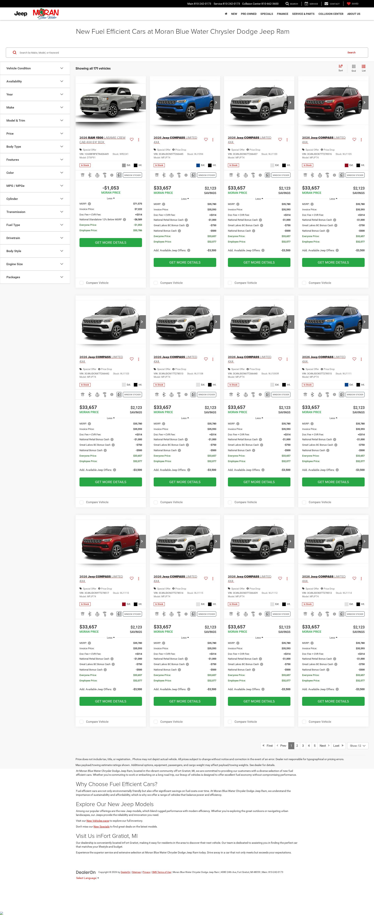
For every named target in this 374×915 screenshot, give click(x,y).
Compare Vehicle (97, 283)
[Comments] (119, 175)
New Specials (101, 826)
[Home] (226, 14)
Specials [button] (266, 13)
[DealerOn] (86, 872)
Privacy (146, 872)
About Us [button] (353, 13)
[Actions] (138, 139)
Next (324, 745)
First (268, 745)
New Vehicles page (97, 820)
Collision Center (330, 13)
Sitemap (136, 872)
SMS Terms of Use (161, 872)
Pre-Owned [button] (249, 13)
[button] (142, 102)
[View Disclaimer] (112, 175)
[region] (110, 219)
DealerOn (125, 872)
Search (351, 52)
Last (337, 745)
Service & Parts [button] (303, 13)
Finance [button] (282, 13)
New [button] (234, 13)
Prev (282, 745)
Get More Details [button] (110, 242)
